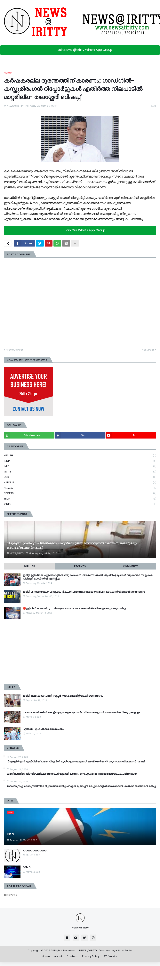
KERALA (80, 488)
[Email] (66, 243)
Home (8, 72)
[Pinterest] (48, 243)
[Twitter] (40, 243)
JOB (80, 477)
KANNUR (80, 482)
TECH (80, 498)
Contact (72, 956)
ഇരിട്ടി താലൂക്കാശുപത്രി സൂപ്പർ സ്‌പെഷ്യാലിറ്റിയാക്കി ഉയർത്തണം (63, 696)
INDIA (80, 461)
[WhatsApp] (57, 243)
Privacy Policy (90, 956)
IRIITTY (80, 472)
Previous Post (14, 350)
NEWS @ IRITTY (88, 950)
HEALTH (80, 455)
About (58, 956)
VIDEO (80, 504)
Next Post (148, 350)
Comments (130, 566)
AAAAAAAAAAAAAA (35, 850)
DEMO (27, 867)
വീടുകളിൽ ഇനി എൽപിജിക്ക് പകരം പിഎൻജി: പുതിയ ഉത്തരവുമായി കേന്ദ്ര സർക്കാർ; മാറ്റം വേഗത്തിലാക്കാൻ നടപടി (72, 545)
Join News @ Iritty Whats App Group (85, 50)
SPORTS (80, 493)
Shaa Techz (124, 950)
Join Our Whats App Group (85, 230)
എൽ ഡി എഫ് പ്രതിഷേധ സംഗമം (43, 729)
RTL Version (111, 956)
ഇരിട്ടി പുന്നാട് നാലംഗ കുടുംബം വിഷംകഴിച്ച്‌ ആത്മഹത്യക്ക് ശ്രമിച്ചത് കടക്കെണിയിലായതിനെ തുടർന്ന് (84, 592)
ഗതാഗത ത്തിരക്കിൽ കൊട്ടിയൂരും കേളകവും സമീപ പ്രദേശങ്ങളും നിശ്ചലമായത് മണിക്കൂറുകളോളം (81, 712)
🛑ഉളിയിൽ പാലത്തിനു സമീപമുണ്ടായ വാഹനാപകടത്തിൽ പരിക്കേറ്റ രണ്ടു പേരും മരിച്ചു (74, 608)
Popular (29, 566)
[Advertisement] (80, 651)
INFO (80, 466)
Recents (80, 566)
